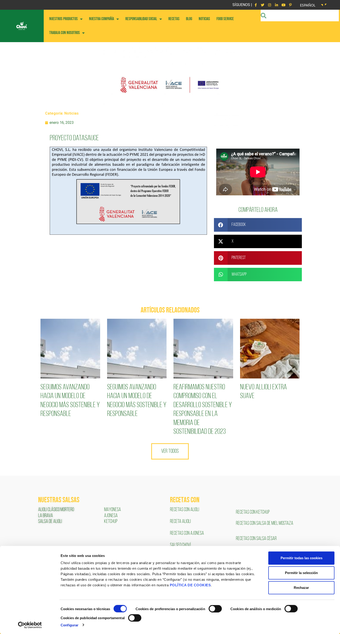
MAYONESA (112, 509)
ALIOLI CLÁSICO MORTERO (56, 509)
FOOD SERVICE (225, 18)
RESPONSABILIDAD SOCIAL (141, 18)
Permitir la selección (301, 573)
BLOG (189, 18)
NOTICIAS (204, 18)
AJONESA (111, 515)
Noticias (71, 113)
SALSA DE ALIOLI (50, 521)
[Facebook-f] (255, 4)
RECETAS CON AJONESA (187, 533)
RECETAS (173, 18)
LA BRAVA (45, 515)
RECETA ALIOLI (181, 521)
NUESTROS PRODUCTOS (63, 18)
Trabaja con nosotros (64, 32)
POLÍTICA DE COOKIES (190, 585)
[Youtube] (283, 4)
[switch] (215, 608)
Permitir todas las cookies (301, 558)
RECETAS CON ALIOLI (185, 509)
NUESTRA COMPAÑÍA (101, 18)
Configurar (69, 625)
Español (307, 5)
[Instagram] (269, 4)
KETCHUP (110, 521)
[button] (258, 225)
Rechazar (301, 588)
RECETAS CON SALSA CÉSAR (256, 538)
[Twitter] (262, 4)
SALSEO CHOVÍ (180, 545)
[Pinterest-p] (290, 4)
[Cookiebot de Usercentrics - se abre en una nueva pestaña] (30, 625)
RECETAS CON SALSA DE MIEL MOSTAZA (265, 523)
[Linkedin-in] (276, 4)
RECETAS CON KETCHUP (253, 512)
